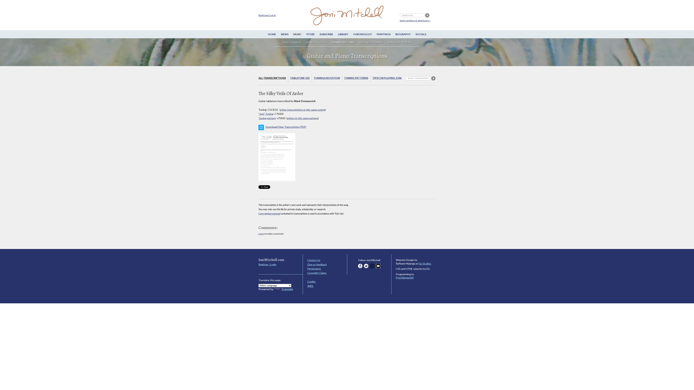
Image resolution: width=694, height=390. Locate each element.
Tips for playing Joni (387, 77)
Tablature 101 (300, 77)
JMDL (310, 285)
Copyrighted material (269, 213)
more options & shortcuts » (415, 20)
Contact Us (313, 260)
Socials (420, 34)
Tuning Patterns (356, 77)
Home (272, 34)
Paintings (384, 34)
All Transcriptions (272, 77)
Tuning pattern (267, 118)
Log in (261, 233)
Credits (311, 281)
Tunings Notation (327, 77)
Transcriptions (342, 42)
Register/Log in (267, 15)
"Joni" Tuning (265, 113)
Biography (403, 34)
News (284, 34)
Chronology (362, 34)
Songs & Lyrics (316, 42)
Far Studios (425, 263)
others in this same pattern (302, 118)
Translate (287, 289)
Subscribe (326, 34)
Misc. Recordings (371, 42)
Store (310, 34)
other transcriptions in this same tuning (302, 109)
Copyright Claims (317, 272)
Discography (292, 42)
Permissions (314, 268)
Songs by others (399, 42)
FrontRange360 (405, 277)
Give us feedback (317, 264)
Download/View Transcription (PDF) (286, 126)
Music (297, 34)
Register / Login (267, 264)
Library (343, 34)
